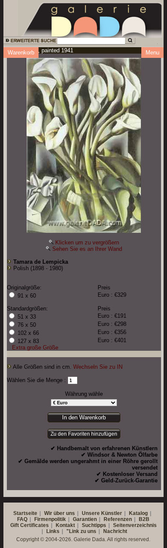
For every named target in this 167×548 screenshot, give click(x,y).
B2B (144, 519)
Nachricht (115, 531)
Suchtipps (94, 525)
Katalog (138, 513)
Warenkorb (21, 52)
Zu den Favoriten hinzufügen (84, 434)
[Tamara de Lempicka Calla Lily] (84, 143)
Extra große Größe (35, 347)
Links (53, 531)
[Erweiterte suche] (29, 42)
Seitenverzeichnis (135, 525)
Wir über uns (59, 513)
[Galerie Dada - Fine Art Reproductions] (92, 18)
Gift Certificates (29, 525)
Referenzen (118, 519)
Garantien (85, 519)
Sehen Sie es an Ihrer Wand (87, 249)
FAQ (22, 519)
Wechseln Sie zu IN (97, 367)
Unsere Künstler (102, 513)
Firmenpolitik (50, 519)
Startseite (25, 513)
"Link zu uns (81, 531)
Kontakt (65, 525)
